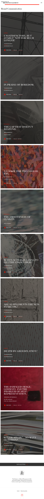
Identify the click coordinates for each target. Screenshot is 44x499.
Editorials (7, 124)
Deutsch (20, 50)
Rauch (8, 46)
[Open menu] (41, 2)
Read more (8, 50)
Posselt (7, 223)
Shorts (6, 33)
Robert (7, 134)
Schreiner (8, 179)
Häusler (8, 399)
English (15, 50)
